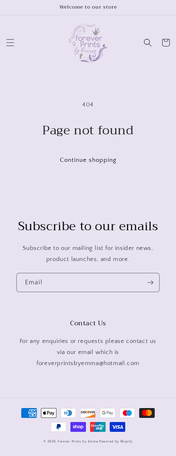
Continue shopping (88, 160)
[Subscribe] (150, 282)
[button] (10, 43)
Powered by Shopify (116, 441)
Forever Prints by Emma (78, 441)
